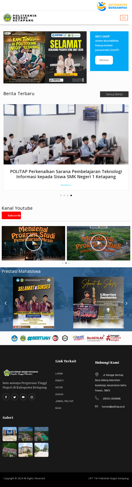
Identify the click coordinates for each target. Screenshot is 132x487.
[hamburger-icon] (124, 17)
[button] (7, 58)
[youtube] (23, 396)
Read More (66, 185)
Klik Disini (104, 60)
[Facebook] (6, 396)
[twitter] (14, 396)
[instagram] (31, 396)
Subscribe (14, 215)
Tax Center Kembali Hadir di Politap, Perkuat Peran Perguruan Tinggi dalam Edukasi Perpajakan (66, 173)
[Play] (33, 243)
